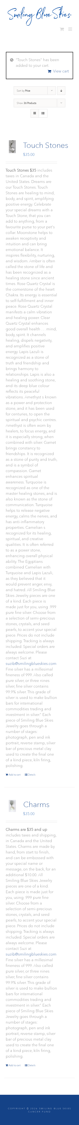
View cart (61, 69)
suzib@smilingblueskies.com (31, 662)
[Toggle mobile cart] (62, 27)
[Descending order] (61, 89)
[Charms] (12, 804)
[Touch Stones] (12, 145)
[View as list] (43, 112)
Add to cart (15, 773)
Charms (36, 802)
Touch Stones (45, 143)
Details (31, 773)
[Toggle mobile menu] (70, 27)
